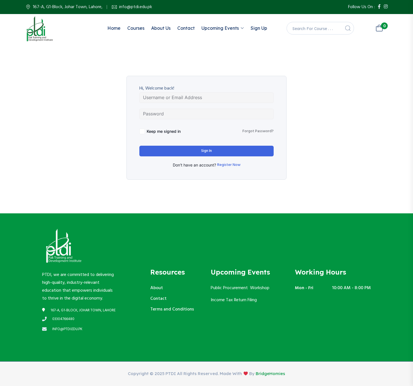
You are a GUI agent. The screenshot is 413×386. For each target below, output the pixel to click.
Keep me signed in (164, 131)
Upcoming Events (220, 28)
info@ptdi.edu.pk (135, 7)
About (156, 288)
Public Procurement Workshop (240, 288)
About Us (161, 28)
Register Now (228, 165)
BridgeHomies (270, 373)
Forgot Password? (258, 131)
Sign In (206, 151)
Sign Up (259, 28)
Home (114, 28)
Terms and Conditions (172, 309)
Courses (135, 28)
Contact (186, 28)
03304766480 (63, 319)
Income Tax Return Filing (234, 300)
